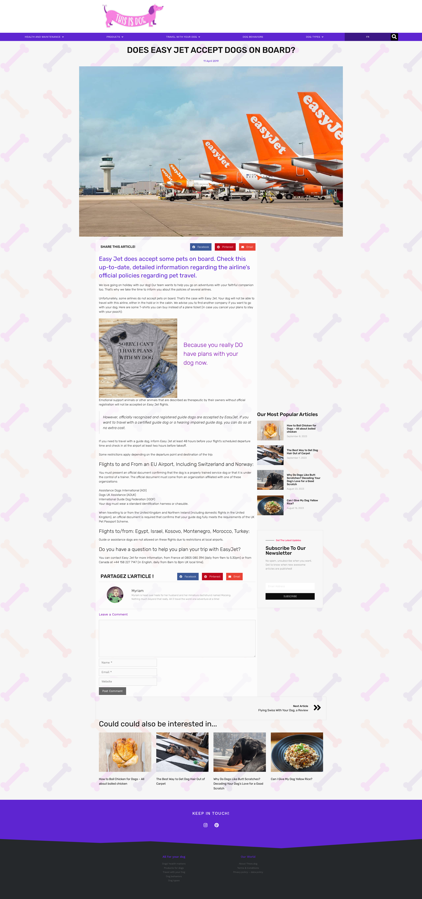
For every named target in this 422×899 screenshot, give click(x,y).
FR (367, 36)
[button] (394, 37)
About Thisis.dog (248, 863)
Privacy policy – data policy (248, 872)
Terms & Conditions (248, 868)
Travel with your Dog (174, 872)
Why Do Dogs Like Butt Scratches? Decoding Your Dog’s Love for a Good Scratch (303, 479)
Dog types (174, 880)
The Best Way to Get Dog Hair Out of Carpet (302, 452)
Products (113, 36)
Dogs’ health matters (174, 863)
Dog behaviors (174, 876)
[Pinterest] (216, 825)
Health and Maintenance (42, 36)
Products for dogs (174, 868)
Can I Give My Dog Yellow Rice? (291, 779)
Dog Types (313, 36)
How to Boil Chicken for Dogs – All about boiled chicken (301, 428)
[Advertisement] (216, 10)
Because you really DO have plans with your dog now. (213, 353)
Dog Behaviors (253, 36)
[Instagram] (205, 825)
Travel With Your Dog (181, 36)
